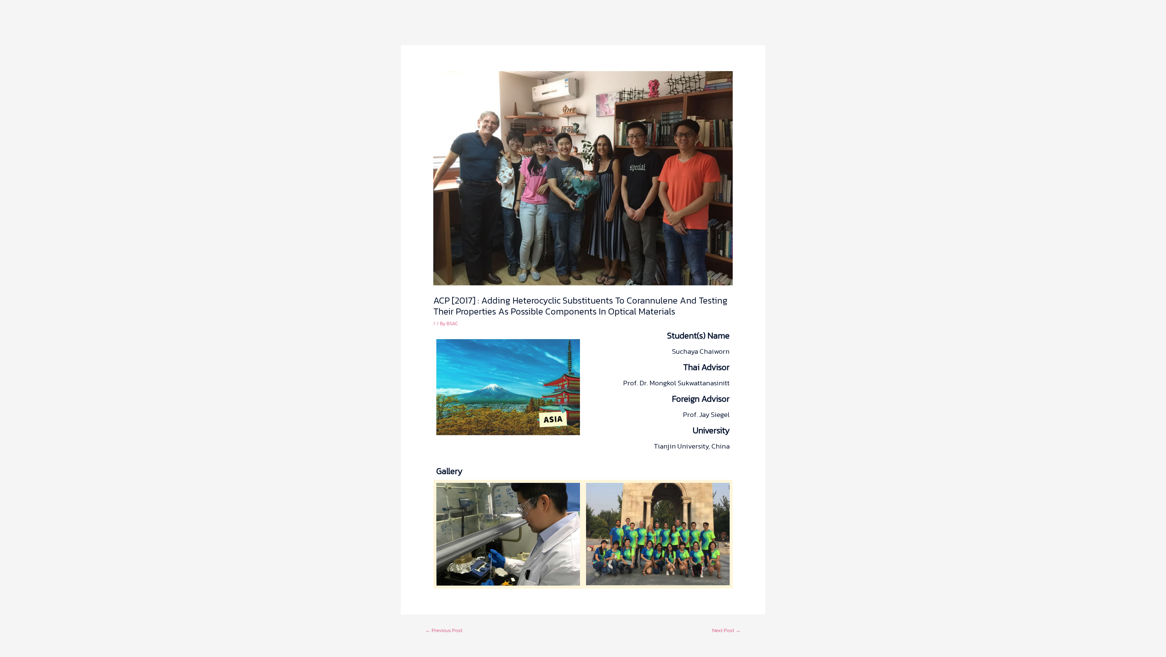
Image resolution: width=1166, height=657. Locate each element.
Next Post (726, 630)
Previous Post (443, 630)
